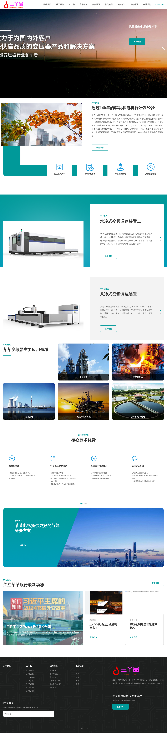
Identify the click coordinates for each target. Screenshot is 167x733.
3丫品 (86, 728)
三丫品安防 (30, 681)
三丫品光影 (30, 684)
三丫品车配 (30, 674)
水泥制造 (53, 670)
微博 (77, 684)
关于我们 (60, 4)
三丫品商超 (30, 691)
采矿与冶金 (54, 674)
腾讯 (77, 674)
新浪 (77, 677)
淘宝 (77, 681)
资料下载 (122, 4)
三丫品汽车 (30, 670)
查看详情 (137, 42)
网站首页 (47, 4)
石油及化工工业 (55, 681)
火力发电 (53, 677)
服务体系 (134, 4)
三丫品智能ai (30, 677)
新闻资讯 (109, 4)
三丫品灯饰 (30, 687)
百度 (77, 670)
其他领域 (53, 687)
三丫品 (72, 4)
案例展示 (96, 4)
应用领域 (83, 4)
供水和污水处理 (55, 684)
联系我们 (147, 4)
